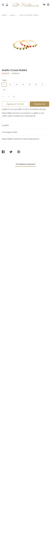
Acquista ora (39, 104)
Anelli (13, 15)
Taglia (4, 80)
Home (4, 15)
